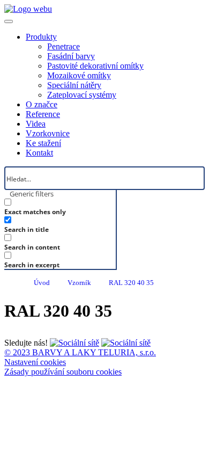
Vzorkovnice (48, 133)
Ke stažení (43, 143)
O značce (41, 104)
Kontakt (39, 152)
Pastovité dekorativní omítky (95, 65)
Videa (36, 123)
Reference (43, 114)
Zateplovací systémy (81, 94)
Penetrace (63, 46)
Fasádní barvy (71, 56)
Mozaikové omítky (79, 75)
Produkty (41, 36)
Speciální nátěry (74, 85)
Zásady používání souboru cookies (63, 371)
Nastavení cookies (35, 362)
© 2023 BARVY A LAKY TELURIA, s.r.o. (80, 352)
